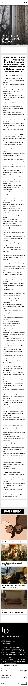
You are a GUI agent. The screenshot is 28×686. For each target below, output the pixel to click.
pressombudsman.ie (10, 663)
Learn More (4, 683)
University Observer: (12, 670)
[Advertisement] (14, 50)
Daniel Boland (11, 75)
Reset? (18, 683)
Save (24, 683)
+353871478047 (6, 643)
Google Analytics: (12, 677)
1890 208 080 (20, 661)
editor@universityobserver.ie (8, 642)
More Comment (12, 511)
